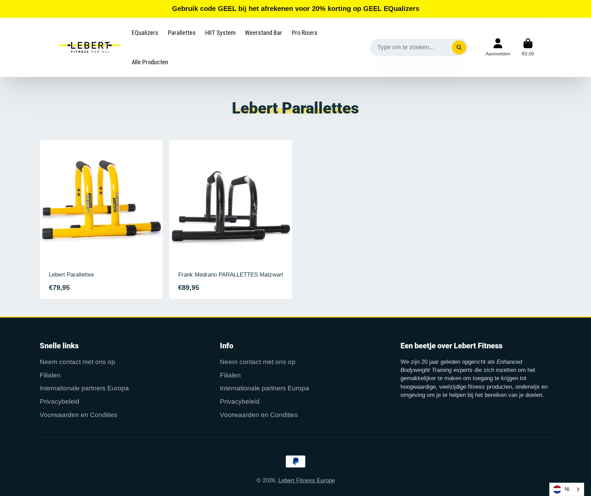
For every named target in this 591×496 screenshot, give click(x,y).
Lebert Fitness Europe (306, 480)
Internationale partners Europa (84, 388)
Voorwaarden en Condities (79, 414)
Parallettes (182, 32)
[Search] (459, 47)
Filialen (50, 375)
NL (567, 489)
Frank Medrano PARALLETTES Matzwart (230, 219)
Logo (88, 47)
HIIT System (220, 32)
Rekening (498, 47)
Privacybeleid (59, 401)
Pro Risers (304, 32)
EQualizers (145, 32)
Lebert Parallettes (101, 219)
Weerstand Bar (263, 32)
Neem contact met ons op (77, 361)
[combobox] (566, 489)
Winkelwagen (528, 47)
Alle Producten (150, 62)
